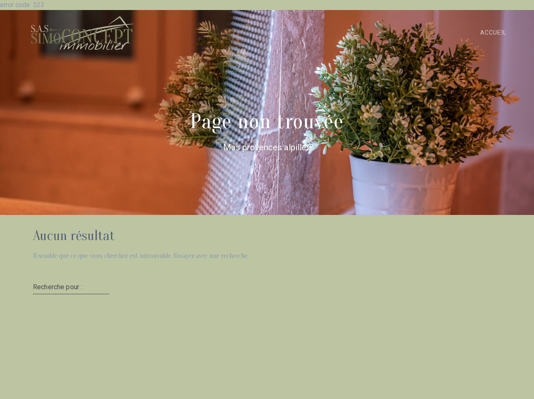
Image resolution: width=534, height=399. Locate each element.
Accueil (493, 32)
